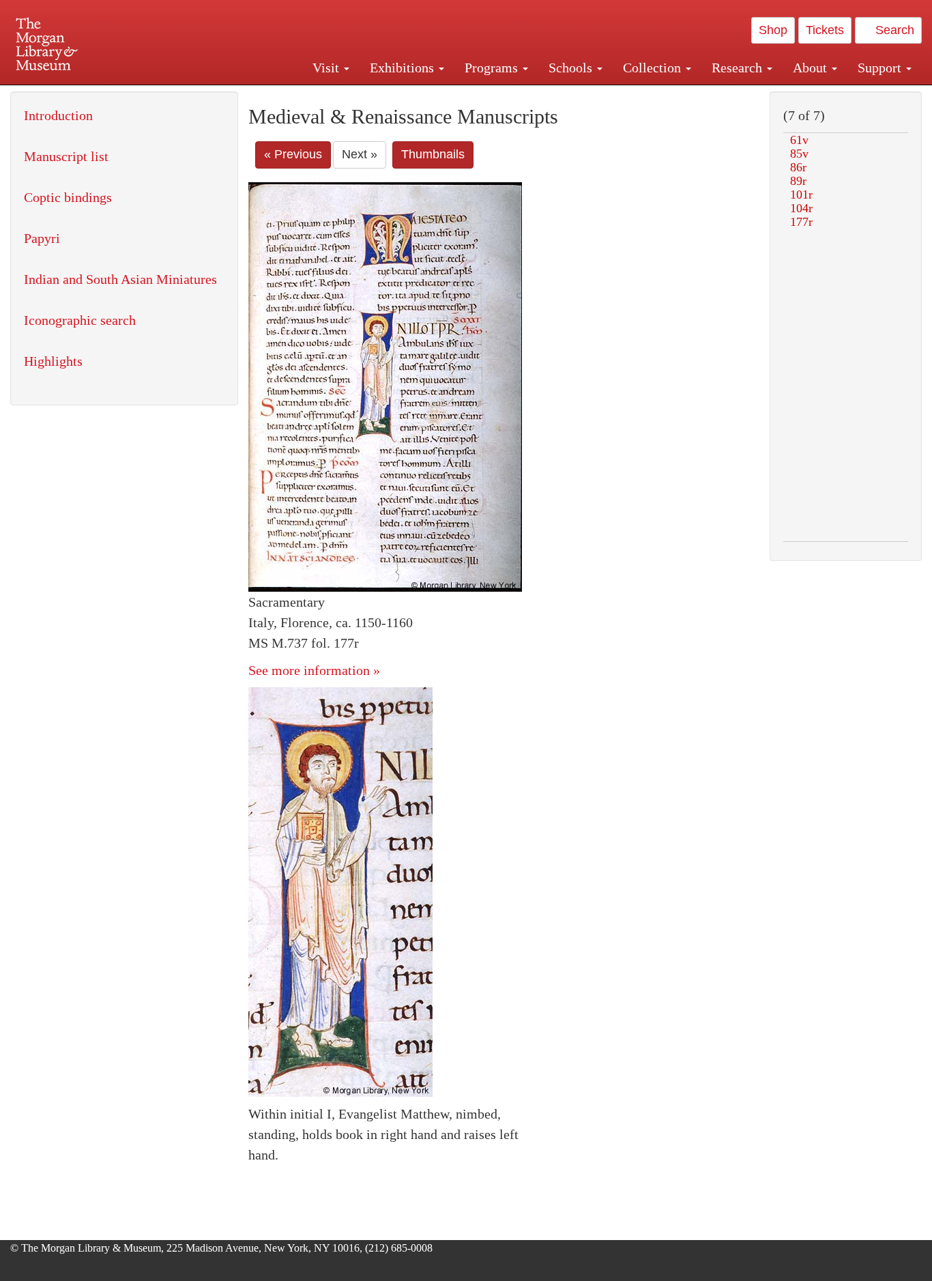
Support (881, 67)
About (811, 67)
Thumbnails (433, 154)
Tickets (825, 30)
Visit (327, 67)
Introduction (58, 115)
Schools (572, 67)
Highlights (53, 361)
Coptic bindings (68, 197)
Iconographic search (80, 320)
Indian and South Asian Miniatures (120, 279)
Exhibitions (403, 67)
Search (893, 30)
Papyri (42, 238)
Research (739, 67)
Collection (653, 67)
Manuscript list (66, 156)
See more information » (314, 670)
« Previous (293, 154)
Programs (493, 67)
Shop (773, 30)
